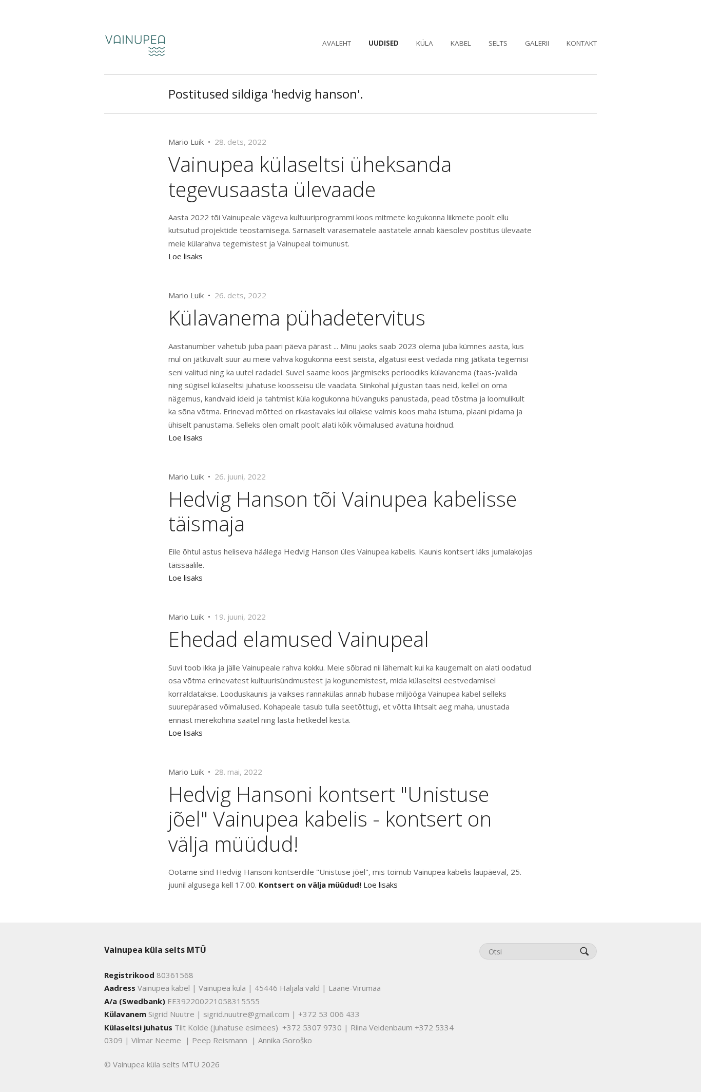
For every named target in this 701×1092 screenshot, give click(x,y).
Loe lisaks (185, 256)
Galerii (537, 43)
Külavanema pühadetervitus (296, 317)
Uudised (383, 43)
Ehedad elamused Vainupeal (298, 639)
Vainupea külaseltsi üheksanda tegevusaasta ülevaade (310, 176)
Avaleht (336, 43)
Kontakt (582, 43)
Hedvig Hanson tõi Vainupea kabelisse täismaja (342, 511)
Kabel (461, 43)
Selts (498, 43)
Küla (424, 43)
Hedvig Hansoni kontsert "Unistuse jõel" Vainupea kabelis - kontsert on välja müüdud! (330, 818)
